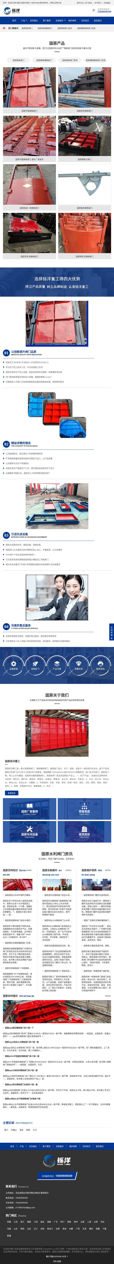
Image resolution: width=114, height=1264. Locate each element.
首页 (14, 20)
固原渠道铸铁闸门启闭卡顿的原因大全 (18, 920)
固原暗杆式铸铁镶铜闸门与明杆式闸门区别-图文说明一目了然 (18, 942)
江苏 (16, 1221)
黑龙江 (50, 1228)
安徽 (9, 1221)
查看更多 (12, 793)
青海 (64, 1228)
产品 (23, 20)
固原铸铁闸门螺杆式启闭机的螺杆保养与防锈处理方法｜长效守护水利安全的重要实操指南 (97, 895)
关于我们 (98, 3)
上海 (89, 1221)
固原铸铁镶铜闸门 (45, 28)
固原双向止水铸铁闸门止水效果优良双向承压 (58, 920)
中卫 (35, 1129)
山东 (16, 1228)
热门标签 (88, 3)
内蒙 (71, 1228)
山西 (96, 1221)
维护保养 (72, 20)
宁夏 (104, 1228)
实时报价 (34, 20)
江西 (36, 1221)
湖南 (49, 1221)
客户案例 (47, 20)
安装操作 (59, 20)
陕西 (22, 1228)
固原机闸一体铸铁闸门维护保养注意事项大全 (97, 970)
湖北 (42, 1221)
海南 (69, 1221)
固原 (28, 1129)
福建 (29, 1221)
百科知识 (85, 20)
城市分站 (80, 3)
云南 (82, 1221)
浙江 (22, 1221)
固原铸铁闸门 (27, 28)
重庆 (91, 1228)
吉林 (42, 1228)
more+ (29, 870)
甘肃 (58, 1228)
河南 (9, 1228)
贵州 (76, 1221)
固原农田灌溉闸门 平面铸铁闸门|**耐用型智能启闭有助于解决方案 (18, 968)
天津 (84, 1228)
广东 (56, 1221)
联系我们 (98, 20)
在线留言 (107, 3)
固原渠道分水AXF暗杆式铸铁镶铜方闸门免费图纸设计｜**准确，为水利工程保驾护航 (18, 895)
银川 (6, 1129)
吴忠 (21, 1129)
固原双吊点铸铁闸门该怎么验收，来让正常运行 (58, 895)
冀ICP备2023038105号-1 (57, 1256)
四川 (62, 1221)
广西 (78, 1228)
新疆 (9, 1235)
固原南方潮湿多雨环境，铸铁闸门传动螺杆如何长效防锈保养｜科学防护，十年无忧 (97, 945)
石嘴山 (14, 1129)
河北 (102, 1221)
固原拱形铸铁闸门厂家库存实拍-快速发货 (58, 970)
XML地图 (57, 1261)
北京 (29, 1228)
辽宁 (36, 1228)
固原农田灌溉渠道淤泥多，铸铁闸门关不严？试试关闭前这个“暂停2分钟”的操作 (58, 945)
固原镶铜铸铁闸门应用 (86, 28)
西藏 (98, 1228)
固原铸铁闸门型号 (65, 28)
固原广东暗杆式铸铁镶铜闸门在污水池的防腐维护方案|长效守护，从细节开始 (97, 920)
